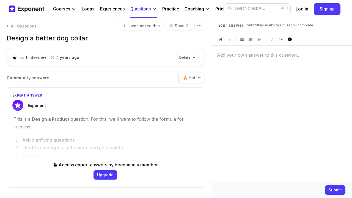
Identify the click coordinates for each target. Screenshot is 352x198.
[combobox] (191, 78)
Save (182, 25)
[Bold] (221, 39)
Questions (140, 9)
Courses (61, 9)
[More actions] (199, 26)
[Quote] (259, 39)
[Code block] (281, 39)
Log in (302, 9)
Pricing (222, 9)
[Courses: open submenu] (74, 9)
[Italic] (229, 39)
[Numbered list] (251, 39)
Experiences (112, 9)
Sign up (327, 9)
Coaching (194, 9)
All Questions (24, 26)
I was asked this (144, 25)
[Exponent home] (26, 9)
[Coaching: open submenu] (207, 9)
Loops (88, 9)
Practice (170, 9)
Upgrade (105, 174)
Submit (335, 190)
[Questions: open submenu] (154, 9)
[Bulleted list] (242, 39)
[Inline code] (272, 39)
